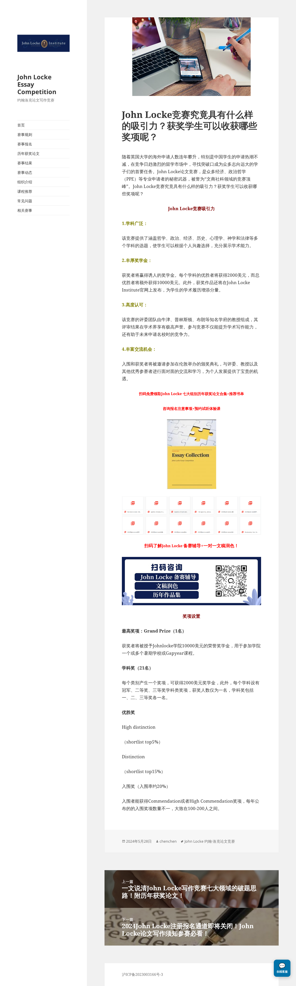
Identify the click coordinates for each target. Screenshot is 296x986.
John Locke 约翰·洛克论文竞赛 (210, 841)
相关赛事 (24, 210)
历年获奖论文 (28, 153)
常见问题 (24, 200)
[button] (282, 968)
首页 (21, 125)
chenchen (168, 841)
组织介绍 (24, 181)
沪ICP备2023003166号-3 (142, 974)
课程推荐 (24, 191)
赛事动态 (24, 172)
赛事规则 (24, 134)
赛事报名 (24, 144)
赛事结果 (24, 163)
